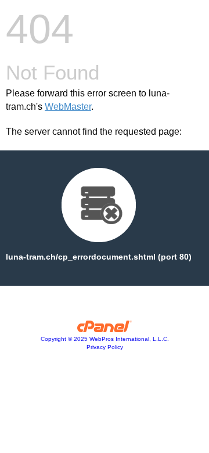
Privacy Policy (105, 347)
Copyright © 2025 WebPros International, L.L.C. (105, 339)
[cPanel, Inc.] (104, 329)
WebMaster (68, 107)
